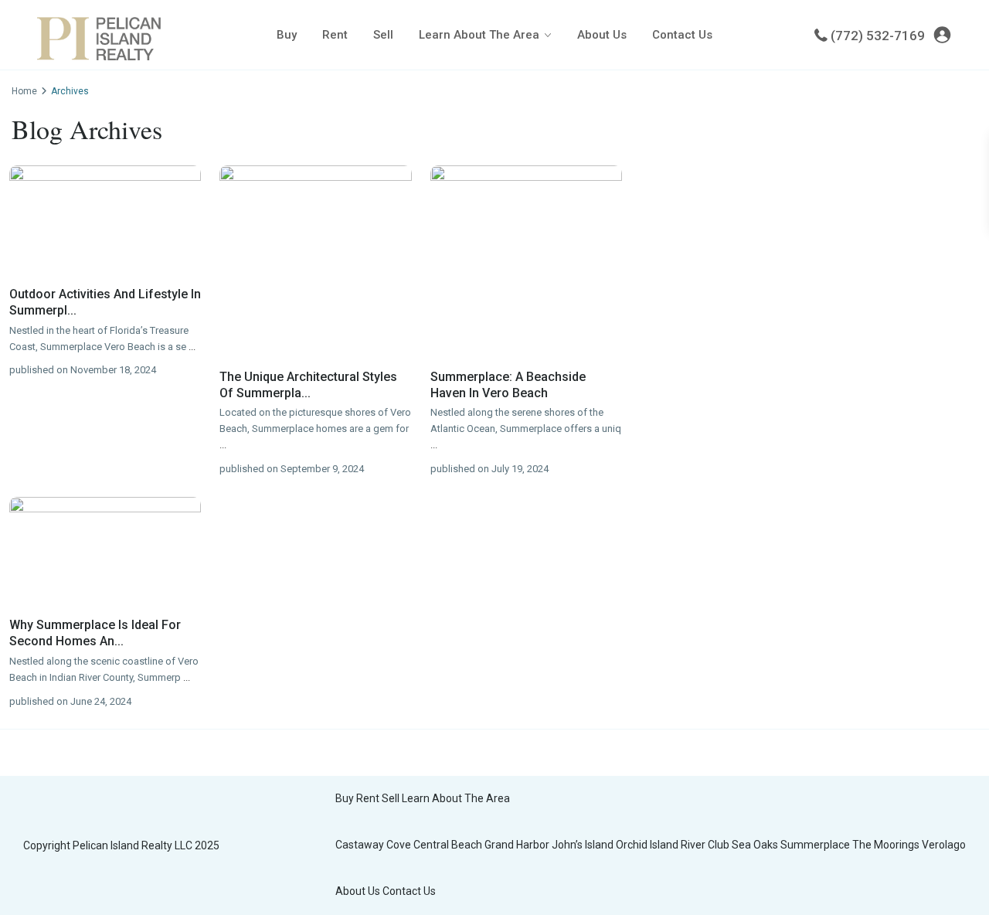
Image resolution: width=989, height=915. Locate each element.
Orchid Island (647, 844)
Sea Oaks (755, 844)
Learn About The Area (479, 35)
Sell (383, 35)
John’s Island (582, 844)
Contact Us (682, 35)
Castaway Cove (373, 844)
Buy (287, 35)
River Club (705, 844)
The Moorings (885, 844)
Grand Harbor (516, 844)
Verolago (944, 844)
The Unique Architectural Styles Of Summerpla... (308, 384)
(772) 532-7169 (878, 35)
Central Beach (447, 844)
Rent (335, 35)
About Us (602, 35)
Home (24, 91)
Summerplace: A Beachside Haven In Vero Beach (508, 384)
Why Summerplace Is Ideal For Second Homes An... (95, 632)
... (192, 346)
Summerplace (815, 844)
